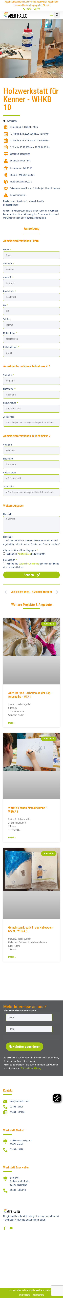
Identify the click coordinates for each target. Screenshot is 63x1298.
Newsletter (8, 536)
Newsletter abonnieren (24, 1047)
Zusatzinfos (8, 416)
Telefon (6, 319)
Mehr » (12, 723)
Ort (4, 305)
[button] (51, 14)
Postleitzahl (9, 291)
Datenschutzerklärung (29, 563)
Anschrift (7, 277)
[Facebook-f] (4, 1228)
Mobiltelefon (9, 333)
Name (6, 249)
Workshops (12, 121)
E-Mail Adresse (10, 347)
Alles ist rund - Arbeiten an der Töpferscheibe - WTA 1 (29, 694)
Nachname (8, 389)
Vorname (7, 263)
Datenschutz (9, 560)
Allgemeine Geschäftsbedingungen (19, 550)
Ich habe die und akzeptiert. (25, 554)
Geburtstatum (9, 403)
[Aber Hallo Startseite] (15, 14)
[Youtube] (11, 1228)
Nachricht (7, 514)
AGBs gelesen (24, 554)
